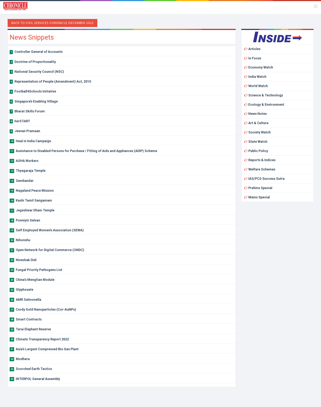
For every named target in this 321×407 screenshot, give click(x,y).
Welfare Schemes (261, 169)
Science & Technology (265, 95)
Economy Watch (260, 67)
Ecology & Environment (266, 104)
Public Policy (258, 151)
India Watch (257, 77)
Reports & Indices (261, 160)
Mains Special (259, 197)
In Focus (254, 58)
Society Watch (259, 132)
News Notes (257, 114)
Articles (254, 49)
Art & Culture (258, 123)
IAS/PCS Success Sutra (266, 179)
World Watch (258, 86)
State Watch (257, 141)
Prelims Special (260, 188)
